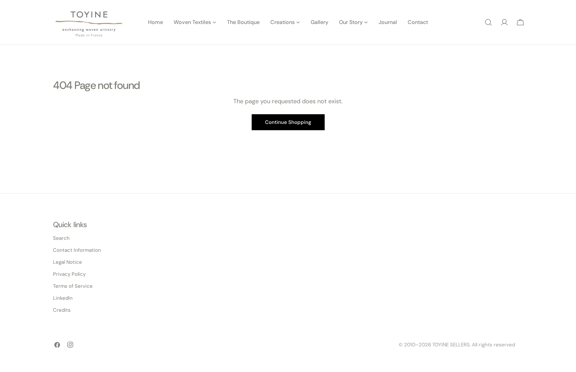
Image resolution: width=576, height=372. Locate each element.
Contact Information (77, 250)
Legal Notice (67, 262)
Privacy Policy (69, 274)
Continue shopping (288, 122)
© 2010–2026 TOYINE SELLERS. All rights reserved (457, 344)
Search (61, 238)
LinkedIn (63, 298)
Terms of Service (73, 286)
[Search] (488, 22)
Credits (62, 310)
